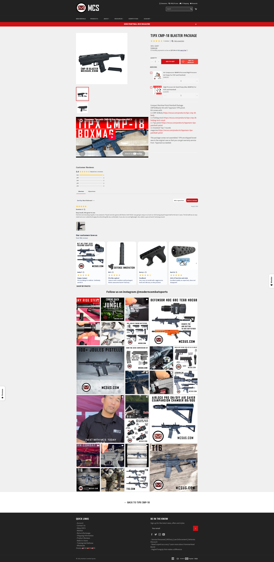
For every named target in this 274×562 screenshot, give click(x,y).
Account (147, 19)
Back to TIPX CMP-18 (138, 502)
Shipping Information (85, 535)
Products (94, 19)
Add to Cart (170, 61)
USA (85, 548)
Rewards (194, 3)
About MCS (81, 528)
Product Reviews (83, 538)
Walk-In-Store (82, 540)
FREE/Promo (174, 3)
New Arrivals (81, 19)
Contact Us (81, 525)
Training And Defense (85, 543)
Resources (119, 19)
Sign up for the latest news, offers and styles (167, 523)
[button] (174, 50)
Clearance (164, 3)
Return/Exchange (83, 533)
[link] (173, 321)
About (106, 19)
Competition (133, 19)
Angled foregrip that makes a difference (166, 549)
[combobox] (179, 9)
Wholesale (81, 545)
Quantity (153, 58)
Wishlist (80, 530)
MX (94, 548)
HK (90, 548)
